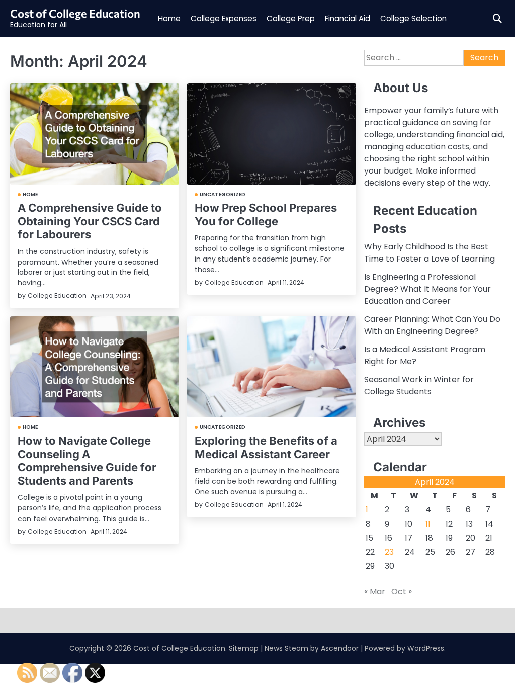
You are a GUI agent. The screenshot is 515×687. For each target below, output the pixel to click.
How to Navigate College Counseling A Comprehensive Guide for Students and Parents (87, 460)
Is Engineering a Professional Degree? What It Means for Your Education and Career (427, 289)
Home (169, 18)
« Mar (374, 591)
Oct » (401, 591)
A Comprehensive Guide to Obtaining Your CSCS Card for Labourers (90, 221)
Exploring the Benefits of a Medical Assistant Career (266, 447)
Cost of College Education (75, 13)
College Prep (291, 18)
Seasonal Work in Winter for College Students (419, 385)
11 (428, 524)
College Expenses (223, 18)
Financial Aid (347, 18)
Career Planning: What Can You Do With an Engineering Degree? (432, 325)
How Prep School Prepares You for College (266, 214)
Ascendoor (340, 648)
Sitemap (244, 648)
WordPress (425, 648)
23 (389, 552)
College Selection (413, 18)
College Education (57, 295)
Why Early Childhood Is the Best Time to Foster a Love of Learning (429, 253)
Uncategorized (222, 194)
